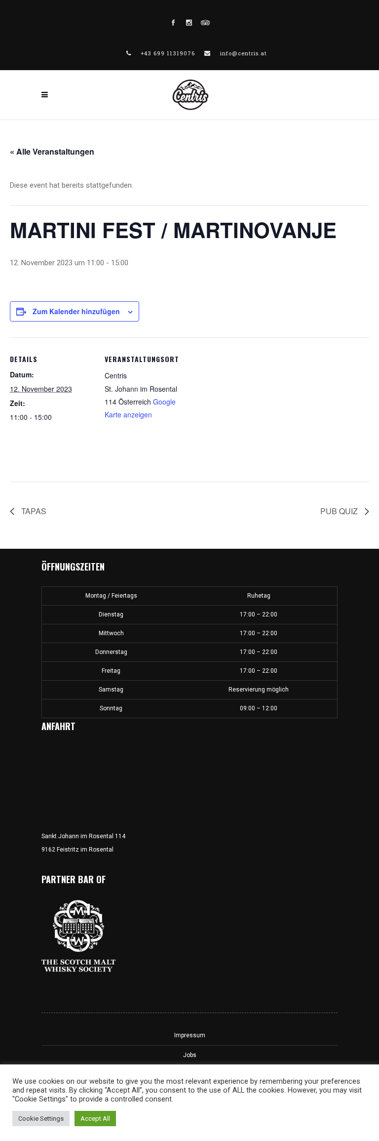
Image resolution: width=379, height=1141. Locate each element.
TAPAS (32, 511)
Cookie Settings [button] (41, 1118)
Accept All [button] (95, 1118)
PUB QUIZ (340, 511)
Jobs (189, 1055)
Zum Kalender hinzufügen (76, 311)
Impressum (189, 1035)
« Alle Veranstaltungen (52, 151)
